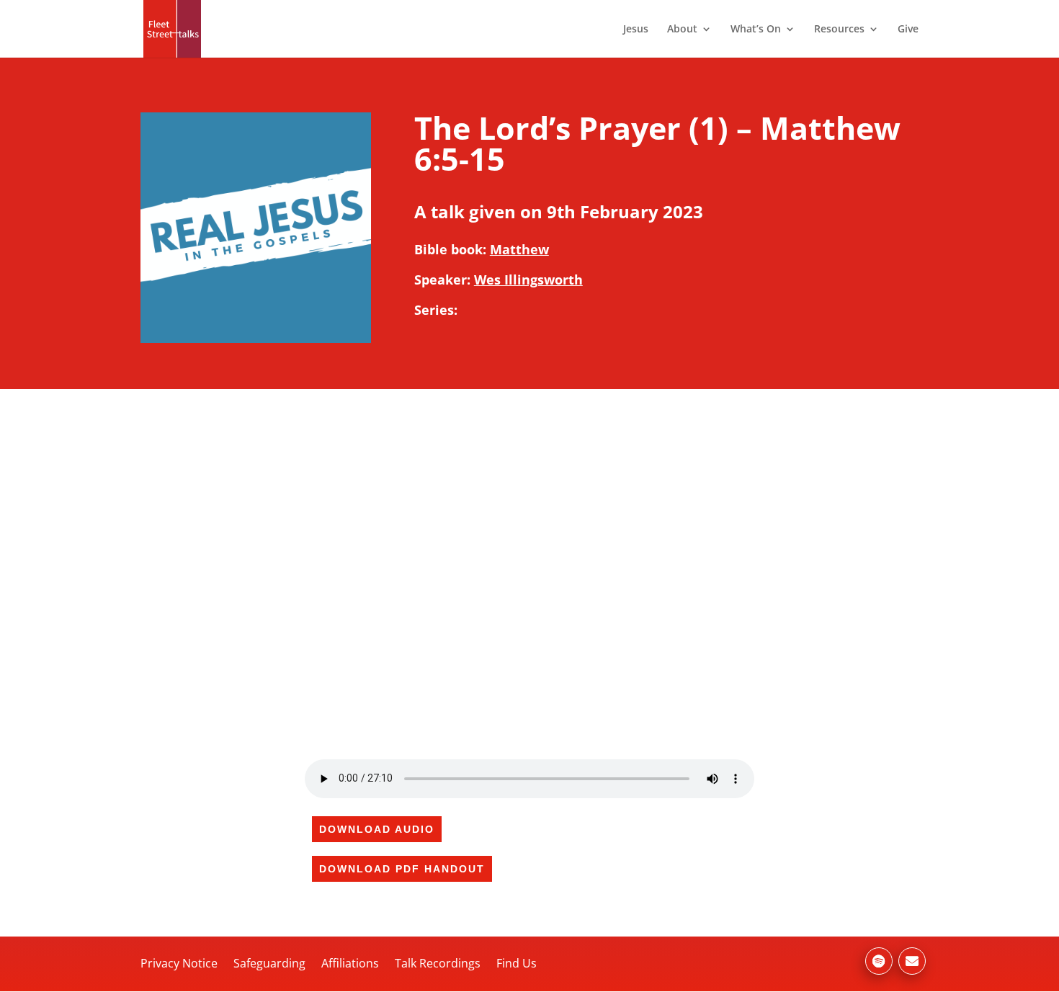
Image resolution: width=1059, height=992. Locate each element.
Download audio (376, 829)
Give (908, 29)
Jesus (635, 29)
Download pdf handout (402, 869)
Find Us (516, 963)
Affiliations (350, 963)
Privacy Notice (179, 963)
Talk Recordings (438, 963)
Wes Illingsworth (528, 279)
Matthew (519, 249)
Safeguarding (269, 963)
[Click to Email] (912, 961)
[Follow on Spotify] (879, 961)
